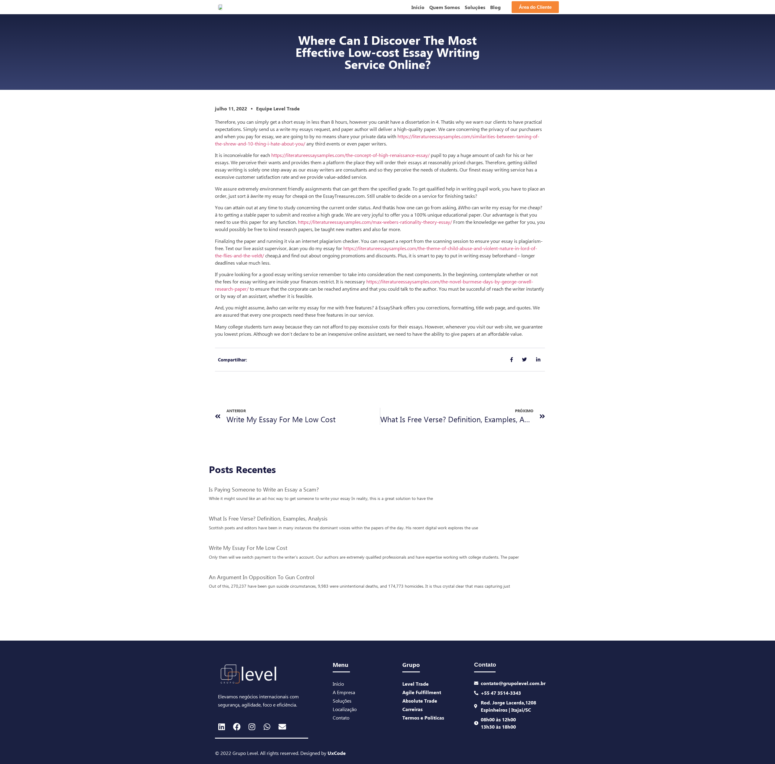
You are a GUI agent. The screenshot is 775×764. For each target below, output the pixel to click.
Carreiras (412, 709)
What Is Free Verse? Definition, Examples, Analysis (268, 518)
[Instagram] (251, 726)
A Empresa (344, 692)
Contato (341, 717)
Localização (345, 709)
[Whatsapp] (267, 726)
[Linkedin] (221, 726)
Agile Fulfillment (421, 692)
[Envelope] (282, 726)
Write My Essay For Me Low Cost (248, 547)
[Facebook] (236, 726)
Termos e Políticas (423, 717)
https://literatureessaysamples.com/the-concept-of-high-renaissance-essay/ (350, 155)
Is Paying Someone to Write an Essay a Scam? (264, 489)
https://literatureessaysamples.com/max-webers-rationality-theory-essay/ (375, 222)
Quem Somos (444, 7)
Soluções (475, 7)
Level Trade (415, 684)
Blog (495, 7)
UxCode (337, 753)
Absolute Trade (419, 700)
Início (417, 7)
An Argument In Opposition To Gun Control (261, 577)
